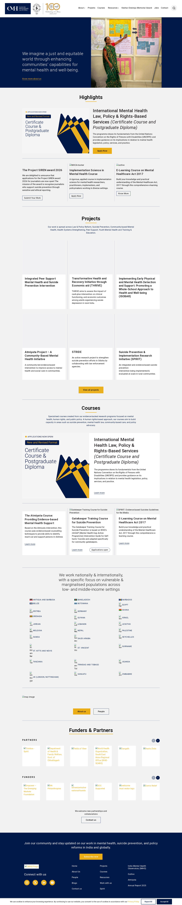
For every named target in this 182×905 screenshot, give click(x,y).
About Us (76, 871)
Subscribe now (91, 857)
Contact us (91, 820)
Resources (104, 877)
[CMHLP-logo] (31, 866)
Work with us (106, 883)
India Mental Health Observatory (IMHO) (137, 867)
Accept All (164, 902)
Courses (101, 8)
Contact (164, 8)
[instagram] (27, 884)
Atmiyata (132, 880)
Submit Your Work (32, 198)
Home (74, 866)
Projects (91, 8)
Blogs (74, 883)
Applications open (99, 550)
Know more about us (31, 79)
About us (82, 711)
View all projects (91, 390)
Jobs (156, 8)
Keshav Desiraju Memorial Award (137, 8)
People (101, 711)
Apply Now (102, 151)
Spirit (102, 889)
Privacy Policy (133, 902)
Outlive (131, 874)
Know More (123, 193)
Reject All (148, 902)
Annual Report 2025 (137, 885)
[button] (94, 52)
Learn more (99, 493)
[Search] (174, 8)
